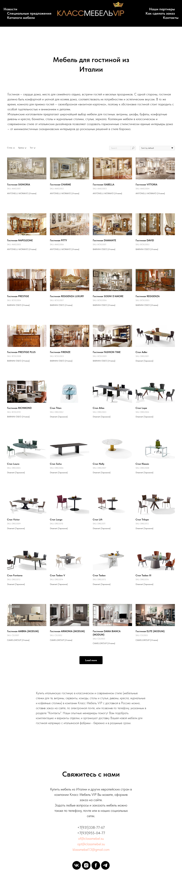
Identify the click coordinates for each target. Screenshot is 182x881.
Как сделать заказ (160, 13)
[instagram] (86, 865)
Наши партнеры (162, 9)
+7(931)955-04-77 (91, 833)
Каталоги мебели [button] (21, 17)
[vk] (76, 865)
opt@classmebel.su (91, 844)
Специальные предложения (29, 13)
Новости (10, 9)
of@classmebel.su (91, 838)
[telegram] (105, 865)
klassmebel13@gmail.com (91, 849)
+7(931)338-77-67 (91, 827)
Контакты (170, 17)
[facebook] (96, 865)
